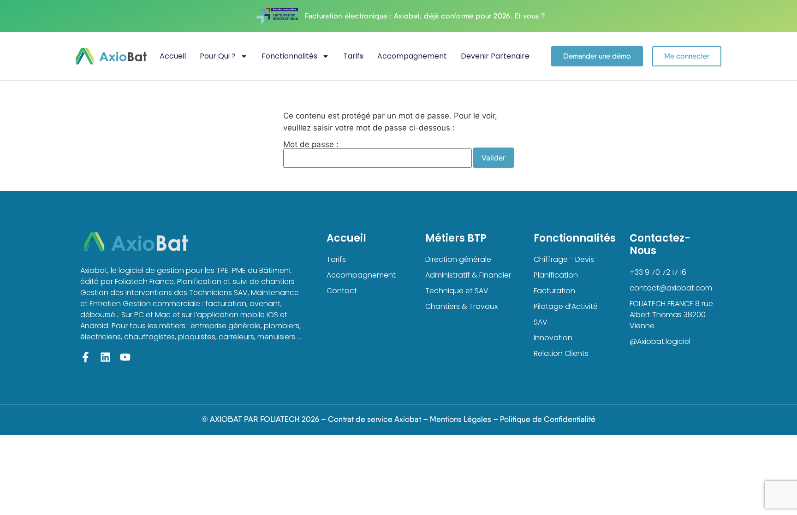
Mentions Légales (460, 419)
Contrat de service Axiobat (374, 419)
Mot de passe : (311, 145)
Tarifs (353, 56)
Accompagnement (412, 56)
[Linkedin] (105, 357)
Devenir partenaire (495, 56)
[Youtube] (125, 357)
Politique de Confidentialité (547, 419)
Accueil (173, 56)
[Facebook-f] (85, 357)
